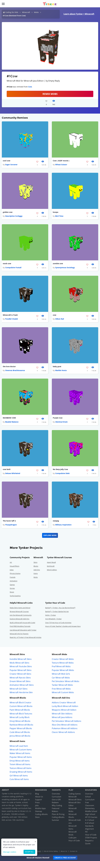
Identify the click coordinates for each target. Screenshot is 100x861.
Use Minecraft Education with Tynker (23, 630)
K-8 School (89, 823)
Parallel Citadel (11, 319)
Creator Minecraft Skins (20, 673)
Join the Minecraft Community (21, 615)
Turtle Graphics (15, 596)
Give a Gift (56, 799)
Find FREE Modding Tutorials (20, 626)
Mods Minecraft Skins (19, 662)
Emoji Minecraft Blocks (20, 721)
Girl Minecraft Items (19, 775)
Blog (37, 793)
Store (37, 817)
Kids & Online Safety (51, 851)
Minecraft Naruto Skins (20, 677)
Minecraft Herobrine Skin (21, 692)
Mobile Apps (40, 808)
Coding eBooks (41, 814)
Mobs (36, 12)
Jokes (12, 570)
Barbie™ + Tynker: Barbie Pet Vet (57, 611)
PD (86, 831)
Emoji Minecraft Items (20, 760)
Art (11, 562)
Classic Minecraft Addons (63, 732)
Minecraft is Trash (10, 315)
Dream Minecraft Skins (20, 681)
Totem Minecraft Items (20, 764)
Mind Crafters (52, 570)
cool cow (6, 160)
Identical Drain (61, 422)
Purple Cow (57, 418)
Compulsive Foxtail (13, 267)
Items (36, 573)
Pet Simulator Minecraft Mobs (65, 681)
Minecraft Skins (75, 799)
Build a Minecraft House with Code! (22, 623)
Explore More (50, 535)
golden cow (7, 212)
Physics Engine (15, 573)
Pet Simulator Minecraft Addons (66, 721)
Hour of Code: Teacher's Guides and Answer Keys (63, 626)
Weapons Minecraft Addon (64, 709)
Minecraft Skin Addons (62, 713)
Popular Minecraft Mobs (63, 670)
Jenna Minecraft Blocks (20, 735)
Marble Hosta (61, 370)
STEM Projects (91, 837)
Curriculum (56, 796)
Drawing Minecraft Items (21, 771)
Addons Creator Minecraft (64, 702)
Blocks (36, 566)
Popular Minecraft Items (21, 757)
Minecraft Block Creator (20, 702)
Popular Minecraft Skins (20, 670)
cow (54, 315)
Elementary (90, 808)
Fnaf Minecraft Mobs (61, 666)
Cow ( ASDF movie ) (61, 160)
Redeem (55, 802)
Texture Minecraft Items (20, 768)
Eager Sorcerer (11, 164)
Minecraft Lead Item (19, 746)
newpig (56, 521)
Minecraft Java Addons (62, 717)
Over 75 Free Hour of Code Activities (58, 623)
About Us (39, 796)
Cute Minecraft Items (19, 779)
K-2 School (89, 820)
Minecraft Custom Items (21, 749)
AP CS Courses (91, 817)
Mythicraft (51, 566)
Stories (12, 588)
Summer (55, 820)
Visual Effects (14, 566)
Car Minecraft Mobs (61, 677)
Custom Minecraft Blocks (21, 706)
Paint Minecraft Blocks (20, 709)
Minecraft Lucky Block (19, 717)
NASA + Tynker (50, 615)
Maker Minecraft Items (20, 753)
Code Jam (72, 837)
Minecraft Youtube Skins (21, 666)
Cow (30, 87)
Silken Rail (59, 319)
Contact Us (73, 851)
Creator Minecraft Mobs (63, 659)
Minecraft (26, 12)
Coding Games (75, 793)
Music (12, 592)
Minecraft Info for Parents (19, 634)
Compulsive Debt (62, 473)
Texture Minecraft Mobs (63, 662)
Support (38, 799)
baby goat (57, 366)
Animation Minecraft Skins (22, 685)
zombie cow (58, 263)
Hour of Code (74, 840)
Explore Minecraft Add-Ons (19, 619)
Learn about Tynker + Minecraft (79, 14)
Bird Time (59, 216)
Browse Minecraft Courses (19, 611)
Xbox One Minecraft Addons (64, 724)
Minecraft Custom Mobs (63, 692)
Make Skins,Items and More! (20, 608)
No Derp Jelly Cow (60, 469)
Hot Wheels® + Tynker (53, 619)
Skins (35, 562)
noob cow (7, 263)
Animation (13, 581)
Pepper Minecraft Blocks (21, 728)
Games (12, 585)
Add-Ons (37, 570)
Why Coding (57, 805)
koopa (55, 212)
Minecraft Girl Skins (18, 688)
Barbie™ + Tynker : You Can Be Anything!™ (60, 608)
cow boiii (6, 469)
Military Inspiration (63, 525)
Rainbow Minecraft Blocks (21, 724)
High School (90, 814)
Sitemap (38, 811)
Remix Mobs (50, 93)
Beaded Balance (11, 422)
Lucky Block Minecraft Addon (65, 706)
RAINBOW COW (9, 418)
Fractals (12, 577)
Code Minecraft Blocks (20, 732)
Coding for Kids (11, 12)
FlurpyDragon (11, 525)
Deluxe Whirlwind (12, 473)
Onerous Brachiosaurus (15, 370)
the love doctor (9, 366)
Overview (56, 793)
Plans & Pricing (58, 814)
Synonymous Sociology (65, 267)
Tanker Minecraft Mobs (62, 685)
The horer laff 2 (9, 521)
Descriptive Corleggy (13, 216)
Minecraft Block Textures (21, 713)
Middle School (91, 811)
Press (37, 802)
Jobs (37, 805)
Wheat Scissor (61, 164)
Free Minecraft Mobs (61, 688)
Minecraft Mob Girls (61, 673)
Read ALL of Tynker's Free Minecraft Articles (25, 637)
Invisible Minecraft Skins (21, 659)
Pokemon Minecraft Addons (64, 728)
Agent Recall (51, 562)
